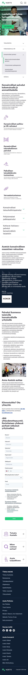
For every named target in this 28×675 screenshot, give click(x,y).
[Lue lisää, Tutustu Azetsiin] (23, 534)
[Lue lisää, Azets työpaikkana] (23, 559)
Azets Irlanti (6, 643)
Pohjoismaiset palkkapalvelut (13, 65)
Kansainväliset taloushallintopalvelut (11, 70)
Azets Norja (6, 647)
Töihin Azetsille (7, 591)
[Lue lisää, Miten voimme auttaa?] (23, 547)
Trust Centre (6, 607)
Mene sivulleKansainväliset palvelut (12, 60)
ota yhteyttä (8, 26)
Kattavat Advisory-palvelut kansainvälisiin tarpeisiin (11, 230)
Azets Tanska (6, 656)
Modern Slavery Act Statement (12, 614)
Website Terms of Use (9, 617)
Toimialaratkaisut (7, 581)
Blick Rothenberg (7, 663)
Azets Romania (7, 650)
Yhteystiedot (6, 594)
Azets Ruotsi (6, 653)
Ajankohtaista (6, 588)
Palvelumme (6, 578)
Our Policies (6, 604)
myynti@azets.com (7, 412)
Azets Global (6, 640)
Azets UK (5, 660)
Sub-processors (7, 620)
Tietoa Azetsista (7, 575)
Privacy (4, 610)
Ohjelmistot (6, 584)
